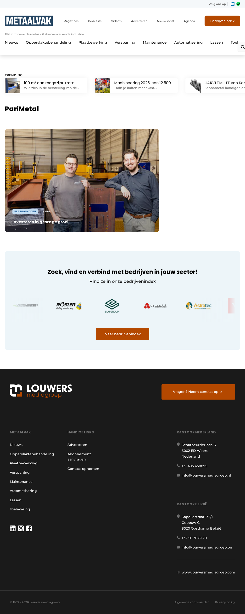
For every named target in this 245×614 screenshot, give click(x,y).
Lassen (216, 42)
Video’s (116, 21)
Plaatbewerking (92, 42)
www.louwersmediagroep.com (208, 572)
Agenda (189, 21)
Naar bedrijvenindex (123, 334)
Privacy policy (225, 602)
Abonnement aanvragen (79, 456)
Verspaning (125, 42)
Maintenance (155, 42)
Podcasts (94, 21)
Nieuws (11, 42)
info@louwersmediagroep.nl (206, 475)
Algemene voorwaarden (191, 602)
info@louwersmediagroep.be (207, 547)
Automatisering (188, 42)
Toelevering (20, 509)
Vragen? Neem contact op (195, 392)
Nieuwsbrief (165, 21)
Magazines (70, 21)
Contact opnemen (83, 468)
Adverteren (139, 21)
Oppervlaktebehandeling (48, 42)
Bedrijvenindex (222, 21)
